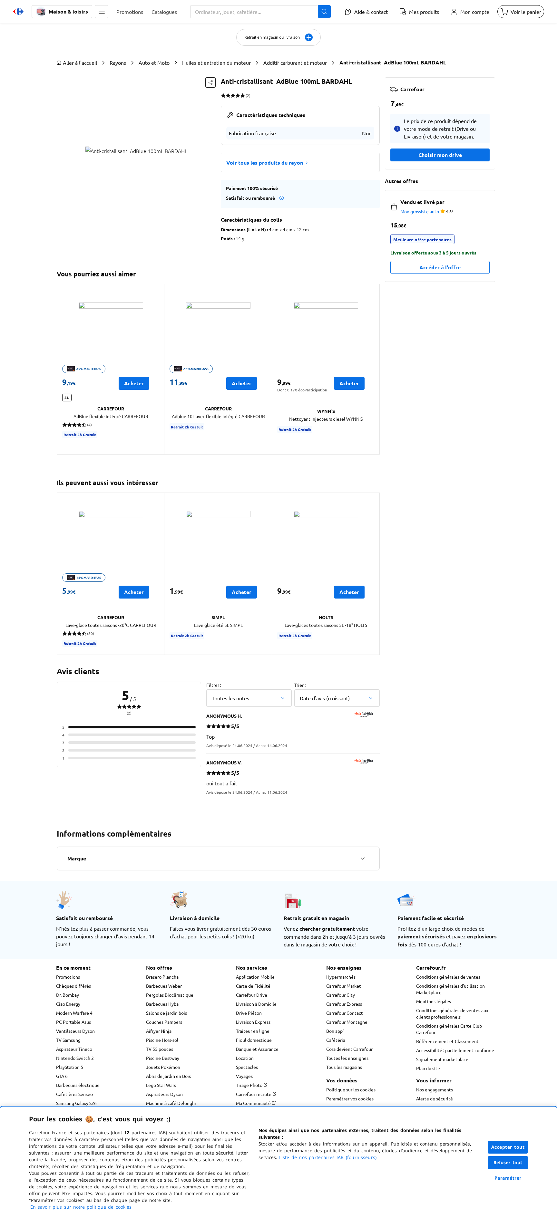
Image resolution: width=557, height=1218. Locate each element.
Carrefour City (340, 995)
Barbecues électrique (78, 1085)
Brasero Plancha (162, 977)
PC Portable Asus (73, 1022)
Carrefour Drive (251, 995)
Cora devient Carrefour (349, 1049)
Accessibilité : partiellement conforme (455, 1050)
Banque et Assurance (257, 1049)
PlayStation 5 (69, 1067)
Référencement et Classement (447, 1041)
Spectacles (247, 1067)
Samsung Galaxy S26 (76, 1103)
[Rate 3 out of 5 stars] (232, 95)
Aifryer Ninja (158, 1031)
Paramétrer (508, 1178)
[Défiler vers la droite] (372, 369)
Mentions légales (433, 1001)
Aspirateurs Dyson (164, 1094)
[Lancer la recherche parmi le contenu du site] (324, 11)
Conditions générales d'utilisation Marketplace (450, 989)
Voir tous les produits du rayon (264, 162)
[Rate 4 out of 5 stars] (237, 95)
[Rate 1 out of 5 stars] (223, 95)
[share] (210, 82)
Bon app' (335, 1031)
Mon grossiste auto (419, 211)
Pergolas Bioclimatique (169, 995)
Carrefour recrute (254, 1094)
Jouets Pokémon (163, 1067)
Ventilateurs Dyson (75, 1031)
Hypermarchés (341, 977)
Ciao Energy (68, 1004)
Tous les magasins (344, 1067)
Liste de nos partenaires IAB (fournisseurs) (327, 1157)
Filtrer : (213, 685)
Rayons (118, 62)
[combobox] (260, 11)
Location (245, 1058)
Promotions (68, 977)
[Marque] (362, 858)
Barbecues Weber (164, 986)
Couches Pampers (164, 1022)
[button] (101, 11)
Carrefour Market (343, 986)
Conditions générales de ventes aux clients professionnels (452, 1013)
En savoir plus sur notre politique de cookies (81, 1207)
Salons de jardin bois (166, 1013)
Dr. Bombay (67, 995)
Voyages (244, 1076)
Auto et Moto (154, 62)
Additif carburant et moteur (295, 62)
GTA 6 (62, 1076)
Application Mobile (255, 977)
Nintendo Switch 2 (75, 1058)
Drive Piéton (249, 1013)
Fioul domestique (254, 1040)
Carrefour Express (344, 1004)
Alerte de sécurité (434, 1098)
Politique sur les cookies (351, 1089)
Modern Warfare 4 (74, 1013)
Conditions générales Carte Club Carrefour (449, 1029)
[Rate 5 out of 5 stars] (242, 95)
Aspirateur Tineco (74, 1049)
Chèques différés (73, 986)
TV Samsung (68, 1040)
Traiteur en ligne (252, 1031)
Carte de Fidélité (253, 986)
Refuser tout (508, 1162)
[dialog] (278, 1162)
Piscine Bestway (162, 1058)
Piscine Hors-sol (162, 1040)
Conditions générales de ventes (448, 977)
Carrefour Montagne (346, 1022)
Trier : (300, 685)
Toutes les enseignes (347, 1058)
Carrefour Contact (344, 1013)
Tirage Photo (249, 1085)
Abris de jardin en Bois (168, 1076)
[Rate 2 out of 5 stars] (228, 95)
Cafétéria (335, 1040)
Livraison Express (253, 1022)
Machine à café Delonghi (171, 1103)
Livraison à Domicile (256, 1004)
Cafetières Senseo (74, 1094)
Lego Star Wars (161, 1085)
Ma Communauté (254, 1103)
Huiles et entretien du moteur (216, 62)
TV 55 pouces (159, 1049)
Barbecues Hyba (162, 1004)
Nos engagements (434, 1089)
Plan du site (428, 1068)
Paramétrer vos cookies (350, 1098)
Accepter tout (508, 1147)
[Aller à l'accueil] (18, 11)
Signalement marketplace (442, 1059)
